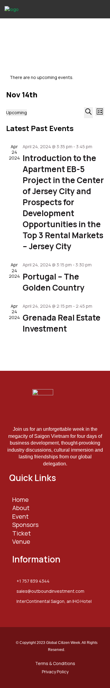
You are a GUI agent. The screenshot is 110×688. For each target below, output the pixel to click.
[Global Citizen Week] (27, 9)
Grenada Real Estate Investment (62, 323)
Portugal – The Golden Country (54, 282)
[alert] (55, 77)
